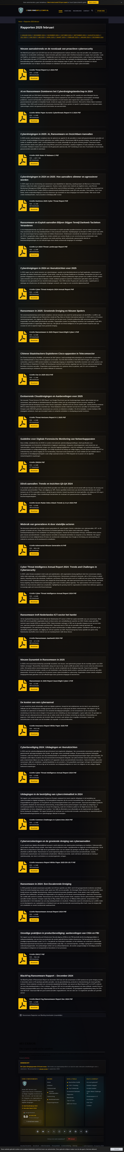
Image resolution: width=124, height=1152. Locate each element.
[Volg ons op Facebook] (75, 1131)
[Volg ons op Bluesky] (64, 1131)
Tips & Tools (70, 1100)
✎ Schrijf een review (32, 1121)
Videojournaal (51, 1088)
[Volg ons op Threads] (81, 1131)
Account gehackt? (92, 1082)
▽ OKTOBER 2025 (65, 35)
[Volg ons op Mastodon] (70, 1131)
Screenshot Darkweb (73, 1091)
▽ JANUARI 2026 (25, 35)
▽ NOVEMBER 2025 (52, 35)
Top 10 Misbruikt (73, 1088)
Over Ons (89, 1102)
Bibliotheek (70, 1097)
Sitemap (75, 1145)
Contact (89, 1105)
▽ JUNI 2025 (32, 37)
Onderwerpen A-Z (92, 1096)
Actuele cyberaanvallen (53, 1092)
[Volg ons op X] (54, 1131)
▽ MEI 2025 (40, 37)
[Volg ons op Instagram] (59, 1131)
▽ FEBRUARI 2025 (72, 37)
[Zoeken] (92, 10)
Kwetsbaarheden (54, 1099)
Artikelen (50, 1085)
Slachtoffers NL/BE (74, 1082)
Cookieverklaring (66, 1145)
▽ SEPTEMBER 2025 (79, 35)
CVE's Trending (73, 1085)
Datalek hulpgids (92, 1085)
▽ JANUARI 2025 (84, 37)
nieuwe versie (43, 1069)
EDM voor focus (72, 1103)
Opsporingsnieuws (53, 1102)
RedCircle (27, 1058)
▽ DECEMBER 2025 (38, 35)
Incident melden (91, 1088)
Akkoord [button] (116, 1149)
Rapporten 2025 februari (31, 21)
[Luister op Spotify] (86, 1131)
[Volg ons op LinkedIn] (48, 1131)
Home (20, 21)
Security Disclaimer (25, 1145)
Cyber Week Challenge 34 (94, 1092)
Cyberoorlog (51, 1096)
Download (34, 78)
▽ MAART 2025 (60, 37)
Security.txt (36, 1145)
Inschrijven (90, 1099)
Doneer (72, 1139)
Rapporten (70, 1094)
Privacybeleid (56, 1145)
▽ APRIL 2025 (50, 37)
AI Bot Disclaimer (45, 1145)
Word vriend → (93, 2)
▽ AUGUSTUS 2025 (93, 35)
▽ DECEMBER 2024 (97, 37)
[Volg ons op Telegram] (37, 1131)
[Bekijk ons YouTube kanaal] (43, 1131)
